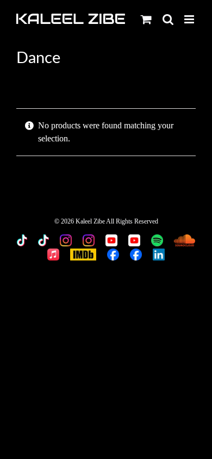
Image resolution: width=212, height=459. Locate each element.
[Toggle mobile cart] (146, 19)
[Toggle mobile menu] (190, 19)
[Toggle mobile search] (168, 19)
